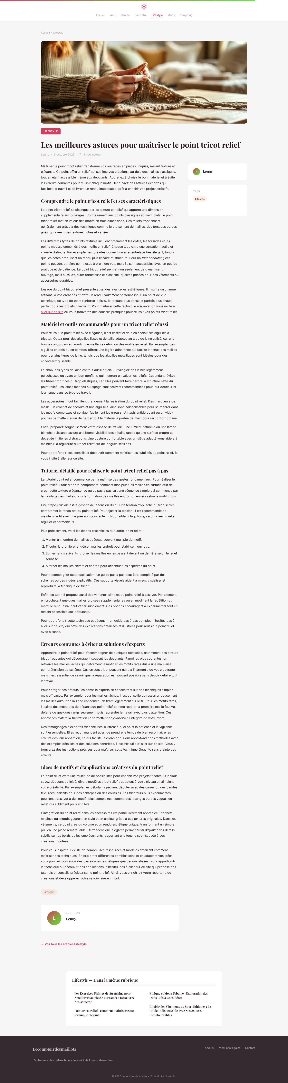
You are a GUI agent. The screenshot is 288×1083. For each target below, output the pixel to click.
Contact (250, 1047)
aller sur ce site (52, 312)
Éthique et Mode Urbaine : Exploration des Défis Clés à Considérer (178, 995)
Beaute (125, 15)
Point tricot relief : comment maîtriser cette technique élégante (104, 1013)
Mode (171, 15)
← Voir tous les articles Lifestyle (64, 944)
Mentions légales (229, 1047)
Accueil (100, 15)
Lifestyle (157, 15)
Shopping (186, 15)
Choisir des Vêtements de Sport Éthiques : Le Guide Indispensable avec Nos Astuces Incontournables (180, 1011)
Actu (113, 15)
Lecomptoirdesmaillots (54, 1049)
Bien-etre (141, 15)
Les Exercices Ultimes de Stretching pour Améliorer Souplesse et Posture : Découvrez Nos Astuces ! (104, 997)
